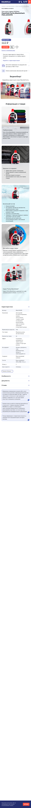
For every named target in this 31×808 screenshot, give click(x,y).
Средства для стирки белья (22, 6)
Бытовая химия (10, 6)
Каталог (4, 6)
